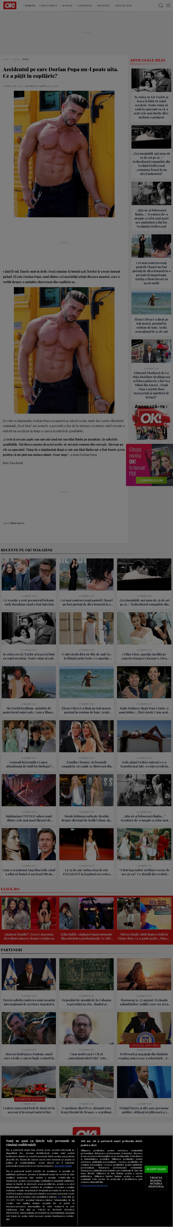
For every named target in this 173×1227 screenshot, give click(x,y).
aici (59, 1196)
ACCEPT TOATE (156, 1169)
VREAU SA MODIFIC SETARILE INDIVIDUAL (156, 1182)
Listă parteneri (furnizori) (94, 1185)
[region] (86, 1181)
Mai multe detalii (63, 1165)
